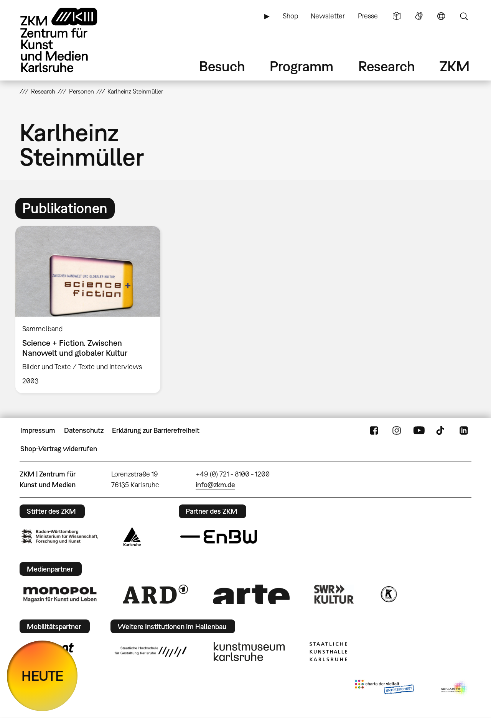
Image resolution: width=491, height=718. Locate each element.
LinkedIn (463, 430)
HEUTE (42, 675)
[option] (91, 309)
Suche (463, 16)
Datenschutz (84, 430)
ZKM (455, 66)
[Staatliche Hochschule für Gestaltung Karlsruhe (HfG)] (150, 651)
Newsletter (328, 16)
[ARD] (155, 594)
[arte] (251, 594)
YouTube (419, 430)
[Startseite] (69, 40)
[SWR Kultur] (334, 594)
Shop (290, 16)
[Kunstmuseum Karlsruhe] (249, 651)
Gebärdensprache (419, 16)
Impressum (37, 430)
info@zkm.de (215, 485)
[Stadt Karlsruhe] (132, 536)
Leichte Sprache (396, 16)
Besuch (222, 66)
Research (386, 66)
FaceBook (374, 430)
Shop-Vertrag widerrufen (58, 449)
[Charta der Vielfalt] (384, 688)
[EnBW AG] (218, 537)
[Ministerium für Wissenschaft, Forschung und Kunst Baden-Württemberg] (59, 536)
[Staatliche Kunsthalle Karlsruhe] (328, 651)
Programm (301, 66)
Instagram (396, 430)
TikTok (441, 430)
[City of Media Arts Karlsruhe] (454, 688)
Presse (368, 16)
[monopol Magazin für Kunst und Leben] (59, 594)
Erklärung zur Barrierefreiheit (155, 430)
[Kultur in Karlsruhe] (388, 594)
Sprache (441, 16)
